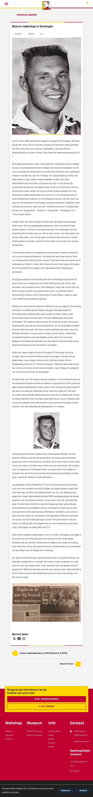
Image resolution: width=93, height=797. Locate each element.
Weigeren (83, 791)
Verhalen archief (27, 15)
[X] (14, 639)
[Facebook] (19, 639)
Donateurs (9, 739)
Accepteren (65, 791)
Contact (51, 747)
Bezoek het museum (34, 735)
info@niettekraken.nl (81, 742)
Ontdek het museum (34, 731)
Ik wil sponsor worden (46, 699)
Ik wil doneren (46, 707)
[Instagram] (24, 639)
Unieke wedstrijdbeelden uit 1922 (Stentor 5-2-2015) (43, 653)
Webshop (8, 731)
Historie (31, 34)
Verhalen (51, 743)
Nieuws (51, 739)
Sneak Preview (66, 664)
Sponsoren (9, 735)
